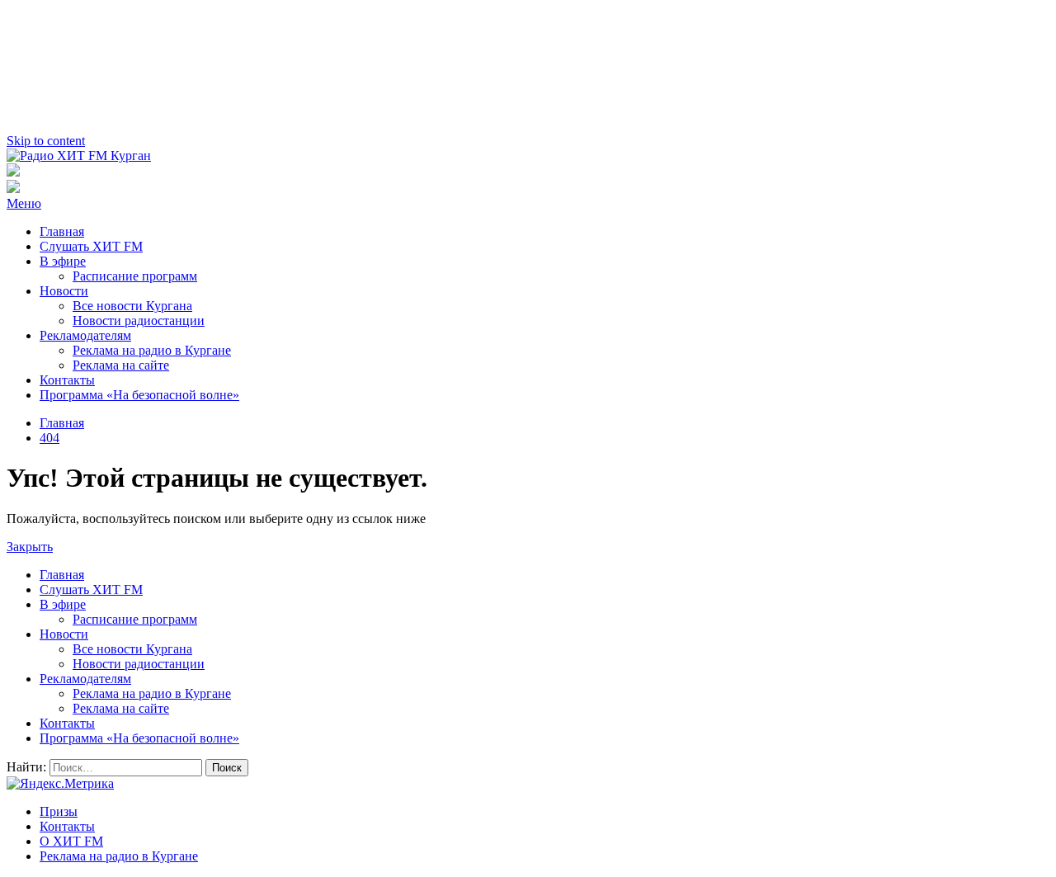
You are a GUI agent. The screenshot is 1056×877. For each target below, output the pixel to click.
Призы (59, 811)
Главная (62, 231)
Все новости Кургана (132, 306)
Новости (64, 291)
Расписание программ (135, 276)
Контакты (67, 380)
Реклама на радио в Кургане (152, 350)
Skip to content (46, 141)
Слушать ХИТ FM (91, 246)
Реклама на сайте (121, 365)
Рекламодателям (85, 335)
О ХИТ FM (71, 841)
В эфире (63, 261)
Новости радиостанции (139, 321)
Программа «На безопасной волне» (139, 395)
